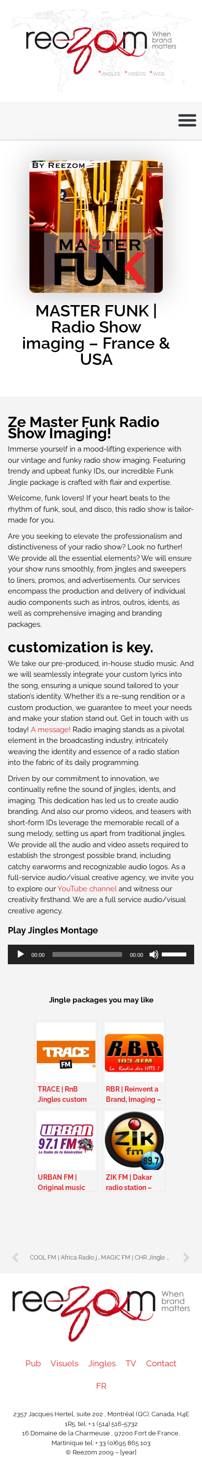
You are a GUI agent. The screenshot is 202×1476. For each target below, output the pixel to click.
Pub (33, 1363)
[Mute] (154, 954)
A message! (52, 729)
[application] (101, 954)
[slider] (175, 953)
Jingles (102, 1363)
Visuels (64, 1363)
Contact (161, 1363)
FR (101, 1386)
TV (131, 1363)
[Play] (20, 954)
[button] (187, 120)
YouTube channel (88, 888)
